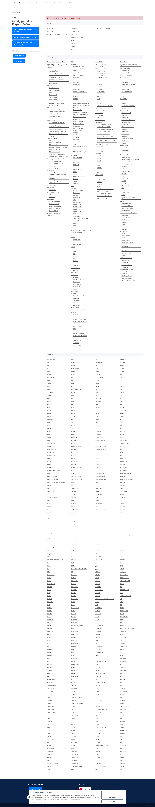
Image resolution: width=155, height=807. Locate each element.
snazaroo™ (74, 700)
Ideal (48, 380)
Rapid (48, 673)
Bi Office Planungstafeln (103, 127)
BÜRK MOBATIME (76, 389)
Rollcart (49, 407)
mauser (73, 616)
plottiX (97, 658)
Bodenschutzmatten (78, 160)
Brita (72, 470)
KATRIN (122, 569)
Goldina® (122, 539)
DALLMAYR (98, 497)
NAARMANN (123, 631)
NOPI (121, 640)
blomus (49, 464)
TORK (121, 401)
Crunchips (122, 494)
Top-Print (49, 736)
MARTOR (73, 613)
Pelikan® (122, 652)
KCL (72, 572)
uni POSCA (74, 742)
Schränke (75, 178)
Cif (96, 485)
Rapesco (98, 374)
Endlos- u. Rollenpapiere (80, 91)
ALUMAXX (122, 431)
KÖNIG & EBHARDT (125, 581)
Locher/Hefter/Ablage (53, 192)
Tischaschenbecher (127, 265)
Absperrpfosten (126, 157)
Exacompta (74, 425)
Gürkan (97, 542)
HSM (72, 383)
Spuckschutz (125, 82)
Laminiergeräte (53, 166)
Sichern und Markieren (126, 75)
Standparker (125, 124)
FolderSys (49, 533)
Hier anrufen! (19, 61)
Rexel (97, 359)
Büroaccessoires (77, 326)
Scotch (97, 691)
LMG (48, 386)
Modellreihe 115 (77, 207)
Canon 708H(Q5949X (125, 473)
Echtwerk (122, 509)
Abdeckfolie (52, 92)
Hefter (51, 194)
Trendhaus (50, 739)
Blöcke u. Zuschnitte (78, 75)
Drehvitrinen (76, 193)
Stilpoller (124, 176)
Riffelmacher (74, 676)
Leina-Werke (74, 598)
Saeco (121, 682)
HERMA (49, 557)
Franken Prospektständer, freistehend (128, 272)
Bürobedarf (76, 77)
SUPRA (73, 721)
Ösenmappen (51, 120)
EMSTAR (98, 518)
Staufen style (50, 709)
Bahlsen (73, 449)
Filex (48, 530)
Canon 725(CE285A (76, 476)
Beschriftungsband (78, 296)
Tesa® (73, 727)
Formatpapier (77, 101)
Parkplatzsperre (126, 169)
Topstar (122, 392)
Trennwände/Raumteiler (128, 84)
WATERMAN (74, 757)
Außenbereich (125, 101)
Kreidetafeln (99, 96)
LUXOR (99, 160)
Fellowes (122, 368)
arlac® (121, 437)
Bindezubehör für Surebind (56, 114)
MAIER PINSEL (75, 607)
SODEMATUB (99, 700)
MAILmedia (99, 607)
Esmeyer (73, 521)
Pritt (121, 398)
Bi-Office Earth (51, 455)
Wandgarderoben (78, 286)
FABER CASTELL (75, 524)
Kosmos (73, 584)
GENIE (97, 386)
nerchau (122, 634)
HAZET (121, 551)
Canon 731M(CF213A (76, 479)
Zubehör (49, 215)
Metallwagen (76, 174)
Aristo (97, 437)
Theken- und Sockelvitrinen (80, 218)
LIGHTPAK (50, 601)
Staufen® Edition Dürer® (102, 709)
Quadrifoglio (123, 667)
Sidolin (97, 697)
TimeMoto (98, 730)
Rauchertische (125, 260)
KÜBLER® (98, 587)
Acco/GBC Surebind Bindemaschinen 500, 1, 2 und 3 (58, 110)
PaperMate (74, 649)
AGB (72, 40)
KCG (48, 572)
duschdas (122, 506)
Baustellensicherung (127, 94)
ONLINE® (122, 643)
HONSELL (73, 560)
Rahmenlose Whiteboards (104, 80)
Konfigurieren (112, 797)
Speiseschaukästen (127, 73)
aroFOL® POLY (123, 440)
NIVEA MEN (74, 640)
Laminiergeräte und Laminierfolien (56, 159)
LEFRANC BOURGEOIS (125, 595)
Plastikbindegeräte (54, 204)
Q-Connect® (99, 667)
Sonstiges (74, 324)
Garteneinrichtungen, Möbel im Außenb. (81, 106)
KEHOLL (98, 572)
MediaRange (50, 619)
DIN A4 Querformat (54, 152)
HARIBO (49, 410)
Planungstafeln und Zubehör (103, 124)
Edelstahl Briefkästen (127, 208)
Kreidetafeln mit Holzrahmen (105, 105)
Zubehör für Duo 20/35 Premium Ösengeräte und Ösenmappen (58, 173)
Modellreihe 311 (77, 209)
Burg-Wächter (123, 470)
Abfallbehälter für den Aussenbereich (128, 234)
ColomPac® (99, 488)
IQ (96, 563)
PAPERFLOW (50, 649)
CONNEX (73, 491)
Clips (74, 303)
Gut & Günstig (51, 545)
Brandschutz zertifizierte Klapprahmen (128, 198)
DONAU (73, 506)
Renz (48, 365)
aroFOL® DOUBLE (100, 440)
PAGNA (49, 646)
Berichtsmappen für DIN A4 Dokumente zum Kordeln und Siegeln (57, 79)
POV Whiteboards (102, 77)
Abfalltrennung (126, 240)
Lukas (97, 601)
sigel (121, 422)
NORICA (49, 643)
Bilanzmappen (53, 83)
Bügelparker (125, 117)
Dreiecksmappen (51, 185)
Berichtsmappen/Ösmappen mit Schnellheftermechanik (58, 125)
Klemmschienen (124, 145)
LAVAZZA (73, 595)
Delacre (122, 407)
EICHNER (98, 512)
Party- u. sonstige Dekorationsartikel (78, 129)
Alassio (121, 428)
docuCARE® (99, 503)
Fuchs (73, 536)
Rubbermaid (50, 377)
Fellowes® (98, 527)
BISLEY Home (74, 461)
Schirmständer (77, 284)
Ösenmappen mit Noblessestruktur (58, 133)
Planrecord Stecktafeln (103, 131)
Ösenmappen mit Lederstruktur (57, 129)
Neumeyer (74, 637)
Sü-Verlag (74, 718)
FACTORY (75, 195)
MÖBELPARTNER (100, 625)
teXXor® (122, 727)
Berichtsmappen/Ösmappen (57, 122)
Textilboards (99, 122)
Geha (72, 386)
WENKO (98, 760)
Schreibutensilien (78, 135)
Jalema (49, 566)
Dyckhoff (49, 509)
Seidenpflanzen (75, 305)
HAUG (97, 551)
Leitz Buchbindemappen (54, 213)
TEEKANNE (50, 395)
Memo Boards (77, 298)
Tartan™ (98, 724)
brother (73, 392)
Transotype (50, 392)
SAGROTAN (74, 685)
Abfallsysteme (123, 231)
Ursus (121, 380)
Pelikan (97, 380)
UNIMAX (49, 745)
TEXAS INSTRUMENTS (101, 727)
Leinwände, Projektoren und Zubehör (81, 230)
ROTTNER (122, 679)
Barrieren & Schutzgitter (128, 162)
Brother (75, 249)
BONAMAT (122, 464)
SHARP (73, 416)
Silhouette (50, 700)
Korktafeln (98, 170)
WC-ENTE (98, 757)
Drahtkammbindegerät (55, 201)
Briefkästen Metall (126, 203)
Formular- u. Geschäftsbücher (81, 103)
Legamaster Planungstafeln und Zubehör (106, 141)
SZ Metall (122, 721)
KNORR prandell (124, 578)
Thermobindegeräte (54, 149)
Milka (121, 622)
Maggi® (49, 607)
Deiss (72, 500)
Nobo (98, 94)
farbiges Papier (77, 244)
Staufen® (74, 709)
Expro (121, 521)
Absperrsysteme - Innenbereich (130, 159)
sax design (74, 688)
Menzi (121, 619)
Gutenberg (74, 545)
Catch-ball (124, 148)
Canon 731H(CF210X (52, 479)
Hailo (121, 377)
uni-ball (98, 742)
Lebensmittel (76, 119)
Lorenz (73, 601)
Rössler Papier (51, 679)
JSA (48, 569)
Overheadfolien (77, 232)
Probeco (49, 664)
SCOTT (73, 694)
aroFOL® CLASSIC (76, 440)
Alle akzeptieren (112, 793)
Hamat (121, 548)
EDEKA (73, 512)
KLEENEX (73, 578)
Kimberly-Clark (124, 575)
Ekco (48, 515)
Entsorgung (76, 94)
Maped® (98, 610)
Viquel (97, 754)
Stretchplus (74, 715)
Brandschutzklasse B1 (79, 190)
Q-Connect (74, 667)
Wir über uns (74, 43)
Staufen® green (124, 709)
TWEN (97, 739)
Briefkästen (123, 201)
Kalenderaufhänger (78, 333)
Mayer (97, 616)
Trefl (121, 736)
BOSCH (121, 419)
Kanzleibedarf (51, 187)
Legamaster (100, 89)
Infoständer (125, 215)
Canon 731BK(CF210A (101, 476)
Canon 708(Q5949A (101, 473)
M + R (72, 604)
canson (73, 482)
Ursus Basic (123, 745)
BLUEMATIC (99, 464)
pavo (72, 652)
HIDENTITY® (99, 557)
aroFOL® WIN (51, 443)
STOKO (49, 715)
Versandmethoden (76, 31)
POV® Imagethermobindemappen (58, 145)
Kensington (123, 572)
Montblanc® (99, 628)
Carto (48, 362)
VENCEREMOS (123, 751)
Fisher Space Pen (100, 530)
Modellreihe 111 (77, 204)
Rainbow (98, 670)
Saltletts (98, 685)
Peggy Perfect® (100, 652)
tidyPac (73, 730)
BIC (96, 455)
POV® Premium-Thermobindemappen (55, 141)
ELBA (121, 425)
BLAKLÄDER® (123, 461)
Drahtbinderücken (54, 88)
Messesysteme (125, 227)
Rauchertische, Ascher (126, 257)
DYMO (49, 416)
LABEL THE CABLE (124, 590)
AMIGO (49, 434)
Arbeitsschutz (77, 73)
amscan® (98, 434)
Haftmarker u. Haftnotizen (80, 112)
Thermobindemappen (53, 138)
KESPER (98, 575)
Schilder (73, 293)
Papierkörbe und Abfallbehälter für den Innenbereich (131, 245)
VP (120, 754)
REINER (122, 673)
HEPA (97, 554)
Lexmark (122, 404)
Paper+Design (123, 646)
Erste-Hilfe (76, 96)
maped (73, 610)
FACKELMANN (123, 524)
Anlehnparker (125, 131)
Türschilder (76, 300)
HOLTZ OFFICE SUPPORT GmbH (55, 560)
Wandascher (125, 267)
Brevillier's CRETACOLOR (54, 470)
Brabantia (98, 371)
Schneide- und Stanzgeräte (78, 319)
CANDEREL (74, 473)
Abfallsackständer (126, 238)
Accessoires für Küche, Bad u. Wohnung (81, 69)
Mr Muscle (50, 631)
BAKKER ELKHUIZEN (101, 449)
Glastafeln (100, 146)
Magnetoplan (99, 66)
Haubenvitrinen (77, 202)
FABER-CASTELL (100, 524)
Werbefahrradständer (127, 127)
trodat (73, 739)
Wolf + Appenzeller (101, 766)
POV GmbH (123, 362)
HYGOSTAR (123, 560)
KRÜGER (49, 587)
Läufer (49, 595)
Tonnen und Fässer (127, 253)
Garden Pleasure (100, 536)
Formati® (73, 533)
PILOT (48, 658)
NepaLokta (98, 634)
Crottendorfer (99, 494)
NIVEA (49, 640)
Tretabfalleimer (126, 255)
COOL (97, 491)
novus (73, 407)
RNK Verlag (99, 676)
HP (74, 258)
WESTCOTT (98, 763)
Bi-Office (99, 87)
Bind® (121, 458)
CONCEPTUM (50, 491)
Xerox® (49, 769)
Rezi (48, 676)
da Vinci (73, 497)
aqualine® (74, 437)
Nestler (49, 637)
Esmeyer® (98, 521)
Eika (121, 512)
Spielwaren (76, 142)
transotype (74, 312)
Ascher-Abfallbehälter (127, 242)
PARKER (49, 652)
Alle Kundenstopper (127, 220)
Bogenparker (125, 115)
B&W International (52, 449)
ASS (97, 443)
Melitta (97, 619)
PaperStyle (98, 649)
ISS (120, 563)
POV (98, 98)
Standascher (125, 262)
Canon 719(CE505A (52, 476)
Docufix (122, 503)
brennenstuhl (123, 467)
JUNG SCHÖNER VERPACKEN (79, 569)
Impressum (35, 802)
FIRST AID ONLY (75, 530)
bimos (73, 458)
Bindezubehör (51, 85)
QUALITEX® (50, 670)
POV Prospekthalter (127, 276)
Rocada (73, 365)
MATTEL (122, 613)
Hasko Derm (74, 551)
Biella (48, 458)
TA (48, 724)
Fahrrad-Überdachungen (128, 120)
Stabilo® (98, 703)
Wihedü (49, 766)
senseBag (75, 314)
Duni (97, 506)
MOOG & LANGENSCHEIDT (127, 628)
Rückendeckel (53, 95)
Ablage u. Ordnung (78, 66)
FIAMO (121, 527)
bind (97, 458)
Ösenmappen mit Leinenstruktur (58, 131)
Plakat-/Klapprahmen (125, 183)
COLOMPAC (74, 488)
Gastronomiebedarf (125, 68)
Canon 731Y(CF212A (101, 479)
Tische (75, 181)
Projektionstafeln (100, 120)
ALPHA (73, 431)
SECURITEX (98, 694)
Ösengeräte (50, 170)
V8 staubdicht (77, 221)
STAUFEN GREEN (124, 706)
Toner (73, 246)
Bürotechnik (76, 84)
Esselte (97, 422)
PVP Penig (50, 667)
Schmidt (98, 688)
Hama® (98, 548)
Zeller (97, 769)
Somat (49, 703)
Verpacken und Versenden (80, 146)
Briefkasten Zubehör (127, 206)
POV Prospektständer (127, 278)
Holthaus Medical (124, 557)
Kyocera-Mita (99, 590)
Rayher (73, 673)
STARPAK (98, 706)
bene (72, 452)
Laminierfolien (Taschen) (56, 163)
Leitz (72, 377)
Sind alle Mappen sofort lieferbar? (24, 37)
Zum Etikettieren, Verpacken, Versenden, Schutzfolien (81, 152)
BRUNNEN (98, 413)
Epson (75, 256)
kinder (49, 578)
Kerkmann (74, 575)
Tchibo (121, 724)
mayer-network (124, 616)
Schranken (124, 173)
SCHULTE (73, 691)
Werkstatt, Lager (77, 149)
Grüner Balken (75, 542)
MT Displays (74, 631)
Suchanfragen (75, 28)
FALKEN (49, 527)
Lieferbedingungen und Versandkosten (57, 34)
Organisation (76, 126)
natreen (49, 634)
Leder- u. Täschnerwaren (80, 121)
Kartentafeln (99, 172)
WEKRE (49, 760)
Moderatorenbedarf (78, 124)
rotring (97, 679)
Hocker (75, 171)
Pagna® (73, 646)
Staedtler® (123, 703)
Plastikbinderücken (54, 90)
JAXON (73, 566)
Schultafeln (99, 108)
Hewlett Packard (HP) (77, 557)
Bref (97, 467)
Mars (97, 410)
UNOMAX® (74, 745)
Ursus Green (50, 748)
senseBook (76, 317)
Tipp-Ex (49, 733)
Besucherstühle (77, 157)
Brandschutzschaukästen (128, 105)
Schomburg (50, 691)
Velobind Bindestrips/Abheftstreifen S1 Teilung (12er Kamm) (57, 103)
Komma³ (98, 581)
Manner (122, 607)
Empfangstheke (77, 169)
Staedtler (73, 374)
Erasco (49, 521)
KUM (121, 587)
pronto (97, 664)
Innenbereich (125, 103)
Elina (97, 515)
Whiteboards (100, 151)
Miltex (49, 625)
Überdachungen (124, 229)
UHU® (121, 739)
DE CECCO (122, 497)
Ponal (48, 398)
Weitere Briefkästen (127, 210)
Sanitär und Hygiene (127, 80)
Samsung (75, 265)
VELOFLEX (74, 751)
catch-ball (98, 482)
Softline (99, 82)
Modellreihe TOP (126, 112)
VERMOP (49, 754)
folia (72, 401)
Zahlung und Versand (77, 37)
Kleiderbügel (76, 282)
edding (73, 419)
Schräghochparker (127, 122)
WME (74, 223)
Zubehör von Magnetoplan (104, 196)
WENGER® (74, 760)
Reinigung (76, 132)
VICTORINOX (74, 754)
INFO (72, 563)
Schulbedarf (76, 137)
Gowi (48, 542)
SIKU (121, 697)
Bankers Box (50, 419)
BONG (49, 467)
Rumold (73, 682)
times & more (123, 730)
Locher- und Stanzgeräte (80, 321)
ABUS (97, 428)
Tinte (72, 186)
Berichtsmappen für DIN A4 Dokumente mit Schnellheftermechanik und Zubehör (56, 72)
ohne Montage (101, 110)
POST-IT (49, 661)
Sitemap (73, 46)
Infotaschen (74, 291)
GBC (97, 365)
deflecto (49, 500)
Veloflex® (98, 751)
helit (97, 395)
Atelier (49, 446)
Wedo (72, 380)
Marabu (49, 613)
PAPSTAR (122, 649)
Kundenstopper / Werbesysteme (128, 213)
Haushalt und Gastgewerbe (80, 114)
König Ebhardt (51, 584)
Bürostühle (76, 162)
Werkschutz (125, 178)
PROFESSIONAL (75, 664)
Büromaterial (74, 64)
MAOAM (122, 413)
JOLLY (121, 566)
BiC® (121, 455)
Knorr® (49, 581)
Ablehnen (112, 801)
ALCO (48, 431)
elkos (121, 515)
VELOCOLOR (50, 751)
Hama (73, 548)
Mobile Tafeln (99, 112)
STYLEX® (122, 715)
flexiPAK (122, 530)
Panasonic (98, 401)
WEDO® (122, 757)
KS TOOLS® (74, 587)
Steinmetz (98, 712)
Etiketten (75, 98)
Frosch (49, 536)
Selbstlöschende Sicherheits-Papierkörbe (129, 249)
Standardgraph (51, 706)
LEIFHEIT (49, 598)
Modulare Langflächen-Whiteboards (103, 74)
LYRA (48, 604)
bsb (97, 470)
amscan (73, 434)
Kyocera (75, 260)
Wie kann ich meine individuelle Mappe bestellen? (24, 44)
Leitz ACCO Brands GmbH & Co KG (105, 598)
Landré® (98, 592)
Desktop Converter (78, 167)
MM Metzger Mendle (77, 625)
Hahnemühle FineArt (53, 548)
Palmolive (98, 398)
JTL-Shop (147, 805)
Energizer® (123, 518)
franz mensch (99, 533)
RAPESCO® (123, 670)
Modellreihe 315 (77, 211)
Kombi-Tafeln (99, 174)
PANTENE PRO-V (100, 646)
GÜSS (121, 542)
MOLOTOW (50, 628)
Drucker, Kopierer (78, 87)
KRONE (122, 584)
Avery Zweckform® (101, 446)
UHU (72, 398)
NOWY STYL (123, 410)
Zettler (49, 383)
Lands (121, 592)
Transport (76, 342)
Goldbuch (98, 539)
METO (49, 622)
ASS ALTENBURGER (125, 443)
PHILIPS (97, 655)
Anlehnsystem (125, 134)
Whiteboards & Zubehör (102, 69)
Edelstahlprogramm (127, 164)
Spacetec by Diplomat (77, 703)
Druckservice (50, 28)
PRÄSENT (49, 404)
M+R (121, 604)
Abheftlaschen (53, 99)
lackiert (99, 117)
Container (76, 164)
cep (72, 485)
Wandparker (125, 141)
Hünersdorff (99, 560)
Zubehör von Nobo (102, 198)
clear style (122, 485)
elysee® (49, 518)
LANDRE (73, 592)
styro (48, 718)
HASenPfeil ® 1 (51, 551)
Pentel (49, 413)
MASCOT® (98, 613)
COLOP (121, 488)
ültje (48, 742)
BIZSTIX (97, 461)
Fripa (121, 533)
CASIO (73, 413)
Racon (73, 670)
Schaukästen (123, 98)
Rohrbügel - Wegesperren (129, 171)
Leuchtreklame (126, 217)
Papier (73, 237)
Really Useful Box (100, 673)
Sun (121, 389)
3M (72, 428)
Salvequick (122, 685)
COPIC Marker (75, 307)
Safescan (122, 386)
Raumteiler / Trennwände (80, 176)
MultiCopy (98, 631)
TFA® (48, 730)
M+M (97, 604)
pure (121, 664)
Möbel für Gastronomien (128, 70)
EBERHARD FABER (100, 509)
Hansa (97, 419)
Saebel (73, 371)
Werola (121, 760)
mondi (73, 628)
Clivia (48, 488)
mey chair (74, 622)
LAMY (48, 592)
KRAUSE (98, 584)
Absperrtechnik (124, 155)
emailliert (100, 115)
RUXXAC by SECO (100, 682)
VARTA (97, 748)
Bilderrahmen (75, 272)
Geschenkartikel (77, 110)
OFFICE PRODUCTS (76, 643)
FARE (72, 527)
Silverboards (99, 184)
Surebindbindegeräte (55, 206)
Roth (72, 679)
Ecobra (49, 512)
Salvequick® (50, 688)
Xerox (74, 242)
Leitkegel (124, 166)
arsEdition (74, 443)
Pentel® (49, 655)
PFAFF (72, 655)
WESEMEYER (74, 763)
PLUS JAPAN (123, 658)
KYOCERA (73, 590)
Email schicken (19, 55)
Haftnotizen (52, 189)
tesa (48, 425)
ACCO (48, 368)
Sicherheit (76, 139)
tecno (48, 727)
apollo (49, 437)
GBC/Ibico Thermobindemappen (58, 147)
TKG (72, 733)
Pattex (49, 422)
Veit (121, 748)
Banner (124, 224)
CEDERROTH (123, 482)
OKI (74, 263)
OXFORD (98, 416)
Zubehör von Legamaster (104, 193)
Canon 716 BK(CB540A (126, 479)
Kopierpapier (76, 239)
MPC (74, 214)
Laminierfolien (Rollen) (55, 161)
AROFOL (49, 440)
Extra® (49, 524)
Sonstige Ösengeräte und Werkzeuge (56, 181)
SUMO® (122, 718)
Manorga (49, 610)
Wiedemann (123, 763)
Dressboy (75, 277)
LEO (121, 598)
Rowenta (49, 682)
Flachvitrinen (76, 197)
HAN (97, 404)
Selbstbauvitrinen (78, 216)
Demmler (98, 500)
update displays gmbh (102, 745)
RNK (121, 374)
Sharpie (49, 697)
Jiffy (97, 566)
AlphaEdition (99, 431)
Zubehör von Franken (103, 191)
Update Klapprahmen (127, 185)
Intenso (49, 389)
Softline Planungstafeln (103, 134)
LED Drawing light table (79, 310)
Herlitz (121, 554)
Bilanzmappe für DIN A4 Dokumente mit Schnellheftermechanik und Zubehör (57, 65)
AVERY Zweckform (76, 446)
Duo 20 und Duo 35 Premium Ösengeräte (57, 177)
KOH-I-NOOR (74, 581)
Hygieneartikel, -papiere (79, 117)
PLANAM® (74, 658)
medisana (74, 619)
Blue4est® (74, 464)
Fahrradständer (124, 110)
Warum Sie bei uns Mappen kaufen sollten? (25, 30)
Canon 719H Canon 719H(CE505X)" (56, 482)
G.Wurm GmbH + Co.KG (53, 359)
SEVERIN (122, 694)
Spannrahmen (125, 192)
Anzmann (122, 434)
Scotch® (49, 694)
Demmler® (123, 500)
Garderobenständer (78, 279)
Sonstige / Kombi (53, 211)
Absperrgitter (125, 89)
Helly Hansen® (51, 554)
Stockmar (122, 712)
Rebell (97, 392)
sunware (49, 721)
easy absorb (74, 509)
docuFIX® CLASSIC (52, 506)
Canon (75, 251)
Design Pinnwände (101, 64)
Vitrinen (73, 188)
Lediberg (98, 595)
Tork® (97, 736)
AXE (121, 446)
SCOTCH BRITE (123, 691)
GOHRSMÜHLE (75, 539)
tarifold (73, 724)
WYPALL (122, 766)
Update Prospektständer (128, 280)
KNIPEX (97, 578)
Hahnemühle (123, 545)
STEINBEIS (74, 712)
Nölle (97, 640)
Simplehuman (99, 377)
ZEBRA (73, 769)
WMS (74, 225)
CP (48, 494)
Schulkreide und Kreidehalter (105, 189)
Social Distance (124, 77)
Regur (49, 371)
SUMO (97, 718)
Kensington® (50, 575)
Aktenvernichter (75, 268)
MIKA (97, 622)
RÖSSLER (122, 676)
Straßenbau (123, 87)
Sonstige (75, 228)
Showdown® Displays (77, 697)
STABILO (122, 416)
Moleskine (122, 625)
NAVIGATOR (74, 634)
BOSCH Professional (76, 467)
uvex (72, 748)
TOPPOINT (74, 736)
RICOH (97, 425)
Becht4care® (50, 452)
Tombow (98, 733)
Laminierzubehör (54, 168)
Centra (49, 485)
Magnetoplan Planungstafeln (105, 129)
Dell (74, 253)
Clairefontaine (75, 368)
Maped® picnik (124, 610)
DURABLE (49, 374)
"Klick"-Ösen (52, 136)
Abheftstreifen (53, 97)
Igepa (48, 563)
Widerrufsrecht (75, 34)
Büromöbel (76, 82)
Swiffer (97, 721)
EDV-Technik (76, 89)
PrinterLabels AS (124, 661)
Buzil (48, 473)
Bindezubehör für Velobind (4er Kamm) (57, 117)
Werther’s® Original (52, 763)
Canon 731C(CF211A (125, 476)
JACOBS (73, 410)
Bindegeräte (50, 199)
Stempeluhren (77, 340)
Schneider (122, 688)
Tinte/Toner (76, 144)
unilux (121, 742)
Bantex (121, 449)
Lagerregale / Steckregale (80, 335)
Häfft (97, 545)
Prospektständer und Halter (127, 269)
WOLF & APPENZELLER (77, 766)
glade (48, 539)
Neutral (98, 637)
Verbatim (73, 422)
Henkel (73, 554)
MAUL (48, 616)
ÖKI (96, 643)
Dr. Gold (122, 371)
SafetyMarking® (51, 685)
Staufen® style (51, 712)
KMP (72, 395)
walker (49, 757)
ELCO (72, 515)
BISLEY (49, 461)
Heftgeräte (52, 197)
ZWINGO (122, 769)
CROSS (73, 494)
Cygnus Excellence (52, 497)
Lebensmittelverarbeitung (80, 338)
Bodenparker (125, 136)
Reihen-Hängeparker (127, 138)
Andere (75, 289)
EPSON (49, 401)
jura (97, 569)
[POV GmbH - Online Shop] (14, 3)
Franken (99, 84)
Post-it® (73, 661)
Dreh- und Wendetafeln (102, 144)
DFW (48, 503)
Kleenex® (50, 428)
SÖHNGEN (122, 700)
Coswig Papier (123, 491)
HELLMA (98, 407)
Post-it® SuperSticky (101, 661)
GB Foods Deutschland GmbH (128, 536)
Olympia (98, 383)
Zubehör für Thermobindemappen (58, 156)
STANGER (73, 706)
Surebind (49, 107)
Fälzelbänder (76, 331)
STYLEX (97, 715)
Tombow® (122, 733)
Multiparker (125, 129)
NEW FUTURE (123, 637)
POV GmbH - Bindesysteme (103, 28)
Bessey (97, 452)
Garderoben (74, 275)
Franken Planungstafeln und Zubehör (105, 137)
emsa (72, 518)
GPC (74, 200)
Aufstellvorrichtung (127, 91)
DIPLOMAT (74, 503)
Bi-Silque (73, 455)
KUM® (49, 590)
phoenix (122, 655)
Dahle (121, 383)
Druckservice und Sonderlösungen (58, 154)
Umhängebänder (78, 345)
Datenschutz (42, 802)
